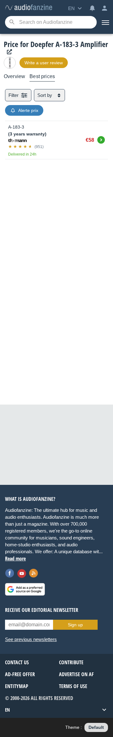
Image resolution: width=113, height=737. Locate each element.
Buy (101, 138)
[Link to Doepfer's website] (8, 52)
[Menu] (105, 22)
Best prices (42, 76)
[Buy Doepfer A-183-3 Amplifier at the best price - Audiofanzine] (28, 7)
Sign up (75, 624)
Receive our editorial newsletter (41, 610)
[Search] (12, 22)
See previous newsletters (31, 639)
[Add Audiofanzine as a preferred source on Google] (25, 589)
